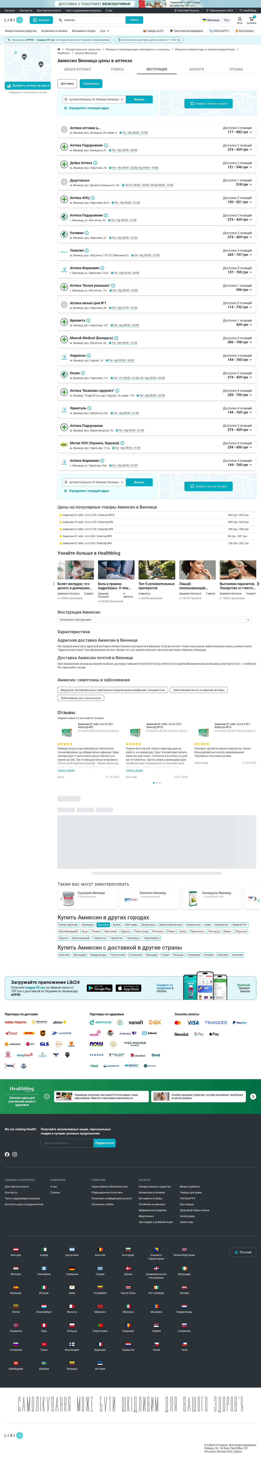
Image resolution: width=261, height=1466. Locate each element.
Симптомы (186, 1222)
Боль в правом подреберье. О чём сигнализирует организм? (113, 586)
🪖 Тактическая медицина (186, 30)
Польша (178, 954)
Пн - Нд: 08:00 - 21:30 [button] (127, 447)
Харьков (241, 931)
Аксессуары (187, 1216)
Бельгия (64, 954)
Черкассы (99, 938)
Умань (227, 931)
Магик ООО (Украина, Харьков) (122, 443)
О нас (109, 10)
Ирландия (79, 954)
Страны (55, 1192)
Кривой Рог (240, 924)
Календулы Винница (216, 893)
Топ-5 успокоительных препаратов (157, 586)
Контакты (26, 10)
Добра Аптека (95, 163)
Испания (237, 954)
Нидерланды (98, 954)
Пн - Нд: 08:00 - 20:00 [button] (124, 150)
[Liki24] (14, 1435)
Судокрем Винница (91, 893)
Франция (151, 954)
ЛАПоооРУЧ (187, 1198)
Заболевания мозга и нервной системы (199, 690)
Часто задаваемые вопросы (83, 10)
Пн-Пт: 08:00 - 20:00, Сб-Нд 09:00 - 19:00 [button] (149, 185)
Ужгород (213, 931)
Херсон (63, 938)
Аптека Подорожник (106, 145)
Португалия (117, 954)
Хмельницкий (80, 938)
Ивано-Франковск (171, 924)
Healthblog (249, 10)
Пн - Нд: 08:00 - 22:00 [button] (125, 290)
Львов (96, 931)
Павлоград (141, 931)
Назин (83, 373)
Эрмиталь (89, 408)
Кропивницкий (68, 931)
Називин (86, 233)
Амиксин (64, 53)
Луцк (85, 931)
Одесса (125, 931)
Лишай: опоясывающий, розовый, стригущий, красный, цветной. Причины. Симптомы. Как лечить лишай (197, 586)
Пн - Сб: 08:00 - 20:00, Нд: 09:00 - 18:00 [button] (135, 167)
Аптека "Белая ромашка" (113, 285)
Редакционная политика (107, 1192)
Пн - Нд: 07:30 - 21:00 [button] (124, 307)
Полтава (157, 931)
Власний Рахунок (188, 10)
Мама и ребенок (190, 1186)
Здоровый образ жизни (194, 1210)
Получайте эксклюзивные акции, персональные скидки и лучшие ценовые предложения (76, 1131)
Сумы (182, 931)
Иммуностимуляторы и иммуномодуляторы (205, 49)
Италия (208, 954)
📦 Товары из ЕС (153, 30)
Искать (139, 99)
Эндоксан (88, 355)
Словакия (135, 954)
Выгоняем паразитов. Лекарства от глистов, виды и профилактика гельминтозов (238, 586)
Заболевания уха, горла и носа (81, 698)
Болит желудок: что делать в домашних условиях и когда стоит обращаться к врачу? (74, 586)
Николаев (110, 931)
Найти (134, 20)
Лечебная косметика (152, 1204)
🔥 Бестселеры (244, 30)
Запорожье (148, 924)
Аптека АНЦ (92, 198)
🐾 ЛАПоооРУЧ (219, 30)
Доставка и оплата (49, 10)
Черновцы (132, 938)
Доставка (67, 83)
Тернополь (197, 931)
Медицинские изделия (153, 1210)
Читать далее (66, 770)
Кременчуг (221, 924)
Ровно (171, 931)
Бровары (88, 924)
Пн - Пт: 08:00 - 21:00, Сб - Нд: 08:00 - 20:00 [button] (139, 377)
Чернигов (116, 938)
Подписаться (104, 1143)
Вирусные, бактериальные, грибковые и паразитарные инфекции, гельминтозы (113, 690)
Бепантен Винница (153, 893)
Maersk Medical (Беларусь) (116, 338)
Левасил (86, 250)
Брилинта (88, 320)
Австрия (223, 954)
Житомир (131, 924)
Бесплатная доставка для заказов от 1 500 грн (151, 39)
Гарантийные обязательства (110, 1186)
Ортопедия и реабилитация (156, 1222)
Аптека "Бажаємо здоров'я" (117, 390)
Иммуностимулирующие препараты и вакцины (138, 49)
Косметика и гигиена (54, 30)
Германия (194, 954)
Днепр (117, 924)
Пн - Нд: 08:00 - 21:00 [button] (135, 132)
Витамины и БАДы (84, 30)
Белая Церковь (68, 924)
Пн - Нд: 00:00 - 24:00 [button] (126, 272)
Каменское (193, 924)
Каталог (10, 10)
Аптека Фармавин (102, 268)
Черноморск (151, 938)
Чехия (165, 954)
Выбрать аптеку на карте (31, 85)
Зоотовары (187, 1204)
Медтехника (146, 1216)
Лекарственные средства (21, 30)
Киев (208, 924)
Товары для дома (191, 1192)
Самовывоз (91, 83)
